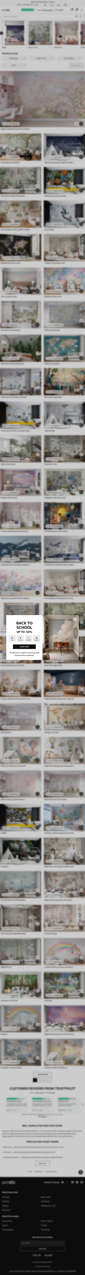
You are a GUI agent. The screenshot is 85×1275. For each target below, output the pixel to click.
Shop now (24, 647)
